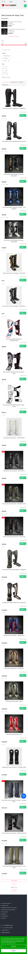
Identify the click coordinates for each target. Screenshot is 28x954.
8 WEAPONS (7, 56)
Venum (6, 60)
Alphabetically (5, 85)
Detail (22, 115)
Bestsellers (21, 82)
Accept (13, 950)
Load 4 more (14, 880)
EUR (11, 2)
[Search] (2, 1)
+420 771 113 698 (8, 927)
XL (5, 74)
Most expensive (13, 82)
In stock (7, 50)
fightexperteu (7, 932)
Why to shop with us (6, 903)
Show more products (13, 36)
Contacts (4, 918)
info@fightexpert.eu (8, 925)
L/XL (6, 72)
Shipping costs (5, 905)
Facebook (6, 930)
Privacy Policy (5, 912)
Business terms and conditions (8, 909)
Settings (13, 946)
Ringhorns (7, 58)
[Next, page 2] (14, 884)
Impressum (4, 914)
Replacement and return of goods (9, 907)
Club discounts (5, 916)
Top (14, 890)
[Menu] (24, 1)
